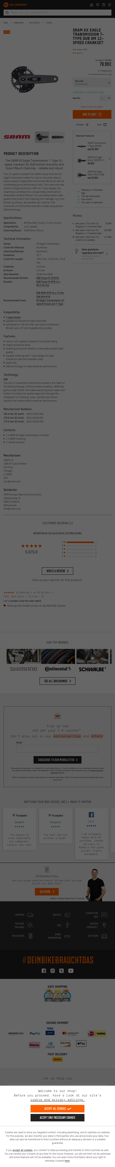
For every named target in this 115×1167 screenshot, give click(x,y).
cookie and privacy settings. (57, 1100)
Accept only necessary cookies (57, 1118)
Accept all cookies (55, 1109)
